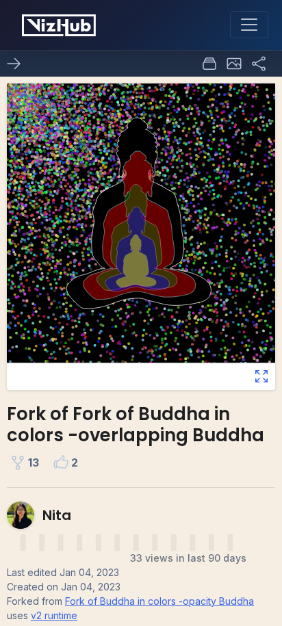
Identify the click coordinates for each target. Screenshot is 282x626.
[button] (234, 64)
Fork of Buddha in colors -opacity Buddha (159, 601)
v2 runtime (54, 615)
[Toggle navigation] (249, 24)
